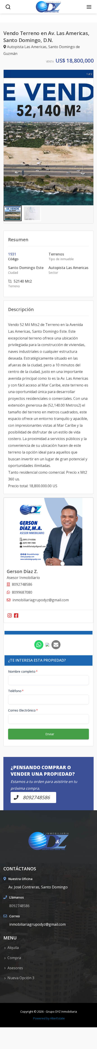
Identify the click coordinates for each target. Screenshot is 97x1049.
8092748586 (19, 905)
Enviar (49, 734)
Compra (14, 957)
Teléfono (16, 691)
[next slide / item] (90, 137)
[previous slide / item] (7, 137)
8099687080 (22, 592)
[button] (13, 213)
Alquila (13, 947)
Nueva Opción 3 (20, 977)
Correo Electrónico (23, 710)
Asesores (15, 967)
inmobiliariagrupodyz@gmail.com (40, 599)
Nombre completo (23, 671)
